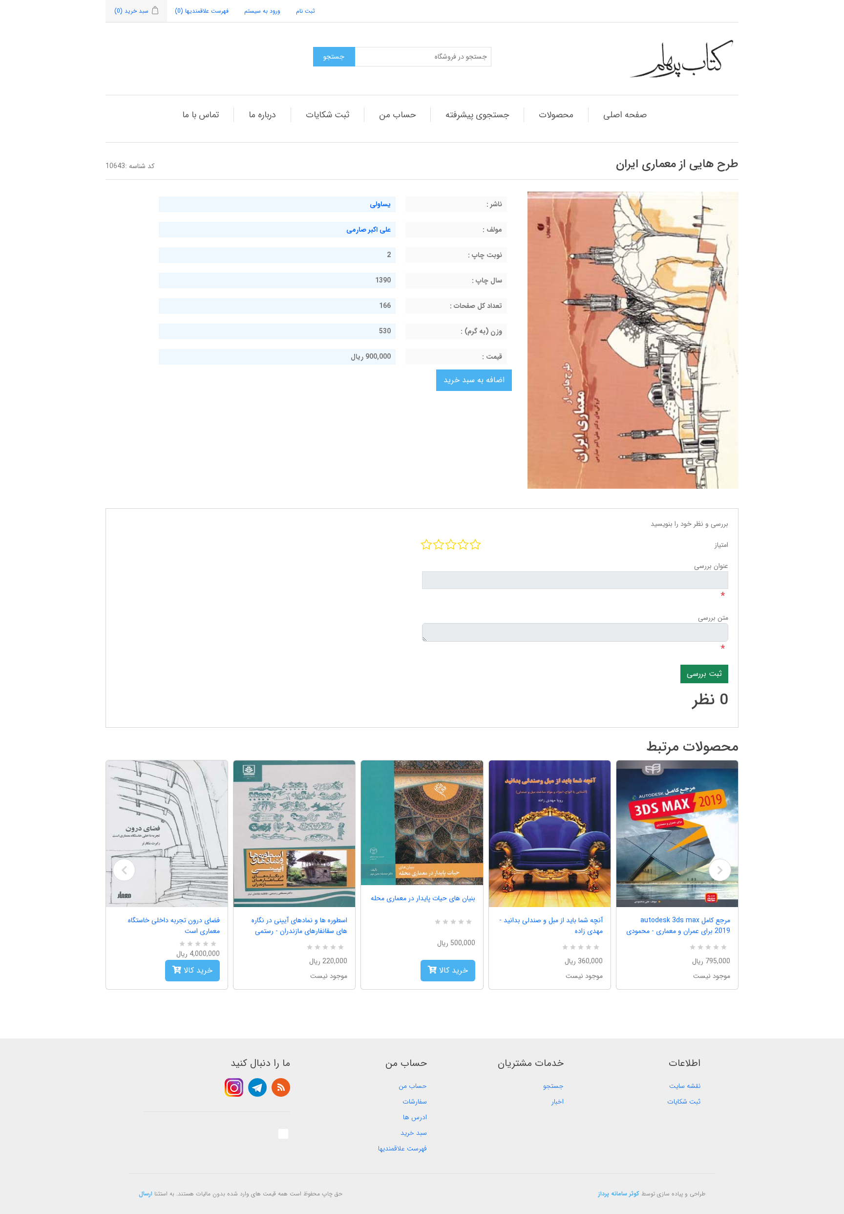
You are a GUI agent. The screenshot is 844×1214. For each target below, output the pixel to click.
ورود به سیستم (262, 11)
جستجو (553, 1086)
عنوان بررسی (711, 566)
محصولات (556, 115)
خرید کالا (196, 970)
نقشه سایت (684, 1086)
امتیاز (721, 545)
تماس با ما (200, 115)
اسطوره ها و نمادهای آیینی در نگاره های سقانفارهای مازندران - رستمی (299, 925)
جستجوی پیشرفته (477, 115)
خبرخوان (281, 1087)
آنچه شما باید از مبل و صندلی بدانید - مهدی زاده (551, 925)
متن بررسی (713, 617)
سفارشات (414, 1101)
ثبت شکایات (327, 115)
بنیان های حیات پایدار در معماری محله (423, 898)
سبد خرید (414, 1132)
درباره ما (262, 115)
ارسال (145, 1193)
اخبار (557, 1101)
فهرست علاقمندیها (402, 1148)
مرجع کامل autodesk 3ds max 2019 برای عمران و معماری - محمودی (678, 925)
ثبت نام (305, 11)
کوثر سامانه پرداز (618, 1193)
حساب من (397, 115)
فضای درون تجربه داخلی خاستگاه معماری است (174, 925)
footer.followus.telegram (257, 1087)
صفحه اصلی (625, 115)
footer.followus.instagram (234, 1087)
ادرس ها (415, 1117)
